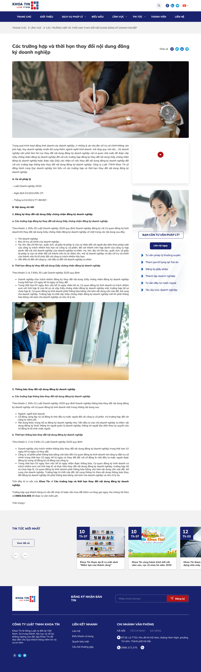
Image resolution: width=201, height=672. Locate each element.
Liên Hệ (179, 16)
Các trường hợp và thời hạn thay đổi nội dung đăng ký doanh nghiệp (91, 27)
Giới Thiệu (46, 16)
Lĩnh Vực (118, 16)
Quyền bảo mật (80, 641)
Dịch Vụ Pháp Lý (72, 16)
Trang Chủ (24, 16)
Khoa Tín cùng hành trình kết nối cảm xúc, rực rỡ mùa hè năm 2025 (118, 563)
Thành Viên (158, 16)
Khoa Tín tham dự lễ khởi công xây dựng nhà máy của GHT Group (171, 563)
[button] (15, 555)
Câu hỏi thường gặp (83, 646)
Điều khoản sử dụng (83, 636)
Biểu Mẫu (98, 16)
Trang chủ (19, 27)
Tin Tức (137, 16)
